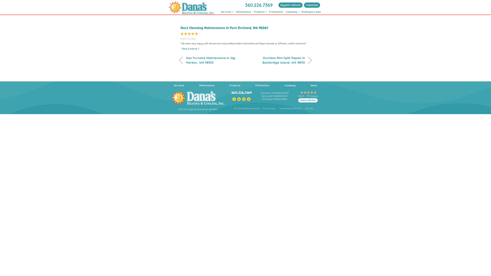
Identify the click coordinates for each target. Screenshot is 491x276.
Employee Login (311, 11)
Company (291, 11)
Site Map (309, 108)
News (314, 85)
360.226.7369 (259, 5)
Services (226, 11)
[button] (233, 12)
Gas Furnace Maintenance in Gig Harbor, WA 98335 (210, 60)
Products (259, 11)
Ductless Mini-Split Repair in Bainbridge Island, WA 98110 (277, 60)
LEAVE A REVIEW (308, 100)
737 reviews (312, 96)
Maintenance (243, 11)
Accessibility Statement (290, 108)
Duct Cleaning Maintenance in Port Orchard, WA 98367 (224, 27)
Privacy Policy (268, 108)
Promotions (276, 11)
